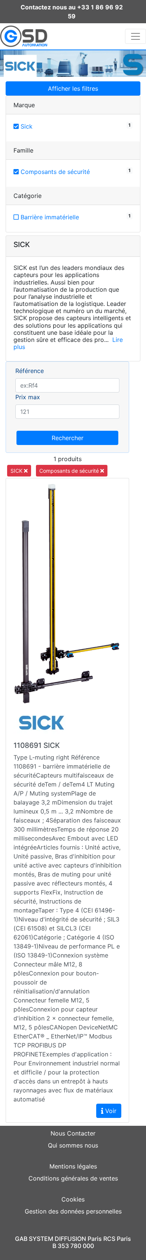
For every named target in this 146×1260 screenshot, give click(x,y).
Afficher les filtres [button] (73, 88)
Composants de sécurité (54, 171)
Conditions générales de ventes (73, 1178)
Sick (26, 126)
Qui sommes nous (73, 1145)
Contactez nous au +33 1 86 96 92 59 (72, 11)
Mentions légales (73, 1166)
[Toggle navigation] (135, 36)
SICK (17, 470)
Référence (29, 371)
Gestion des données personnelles (73, 1211)
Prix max (27, 397)
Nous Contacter (73, 1133)
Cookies (73, 1199)
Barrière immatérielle (49, 217)
